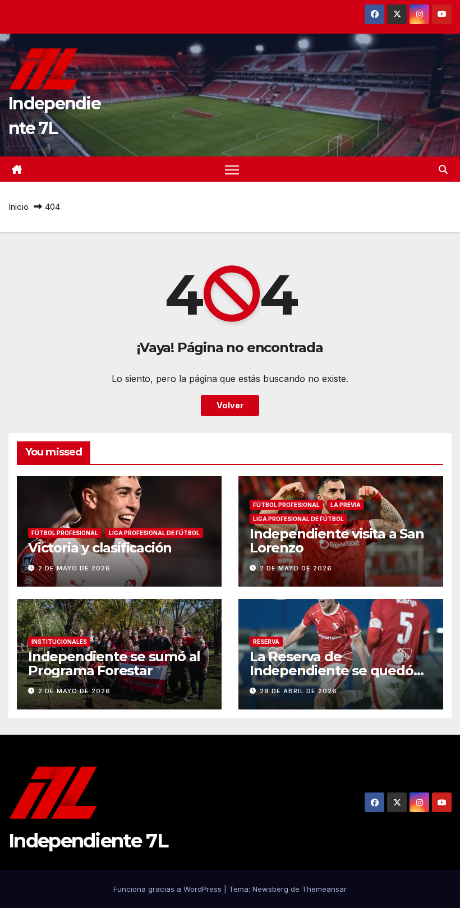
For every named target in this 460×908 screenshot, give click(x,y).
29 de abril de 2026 (298, 691)
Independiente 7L (88, 840)
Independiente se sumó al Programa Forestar (114, 663)
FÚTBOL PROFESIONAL (64, 532)
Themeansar (324, 888)
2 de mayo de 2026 (74, 568)
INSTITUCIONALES (59, 641)
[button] (443, 169)
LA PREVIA (345, 504)
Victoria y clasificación (100, 548)
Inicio (18, 206)
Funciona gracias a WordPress (168, 888)
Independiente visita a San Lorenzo (337, 541)
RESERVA (266, 641)
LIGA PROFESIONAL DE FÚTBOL (154, 532)
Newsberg (270, 888)
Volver (230, 405)
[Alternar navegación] (232, 169)
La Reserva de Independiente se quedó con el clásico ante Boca (331, 670)
